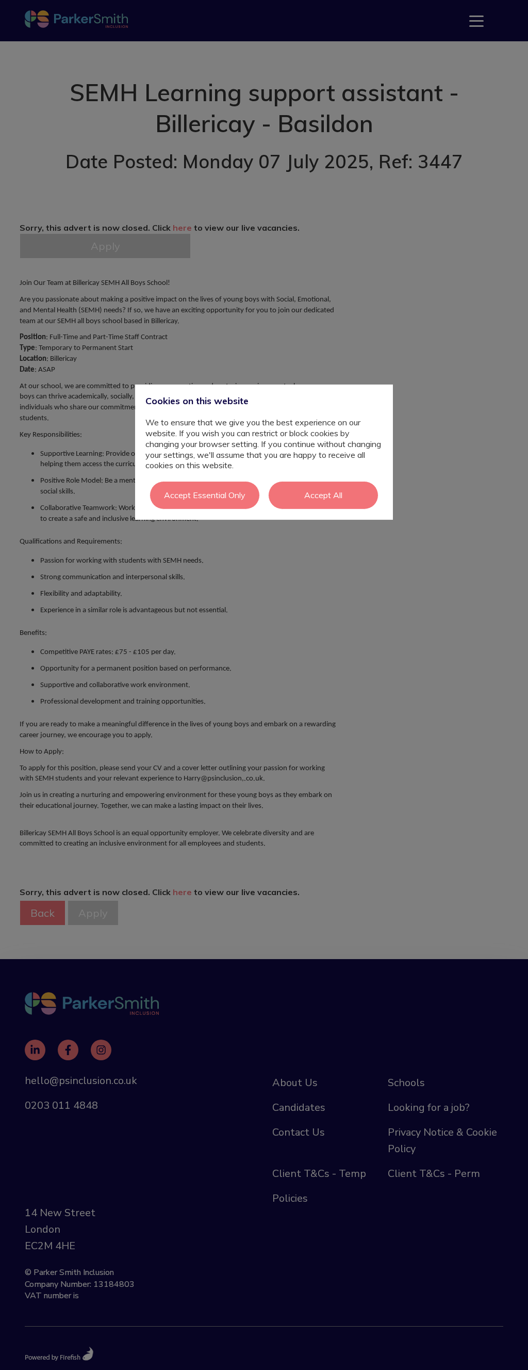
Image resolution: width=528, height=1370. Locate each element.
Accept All (323, 495)
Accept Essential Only (204, 495)
